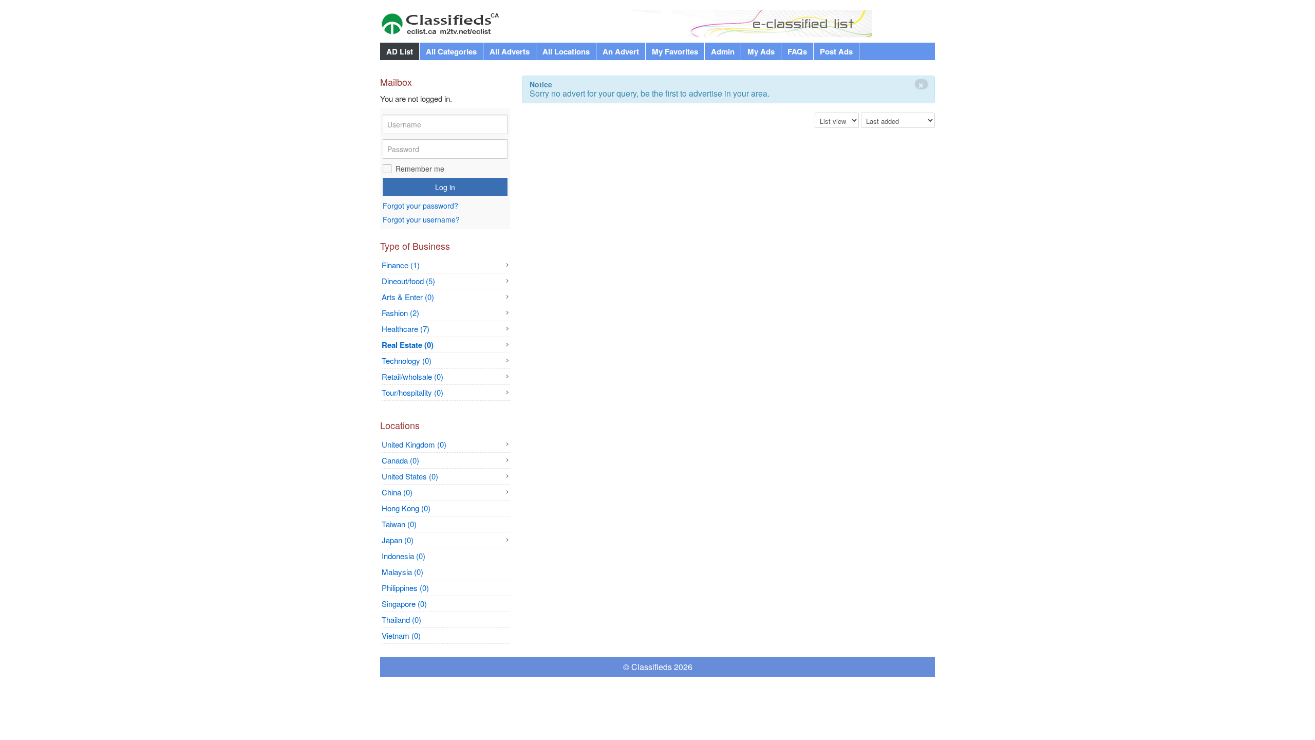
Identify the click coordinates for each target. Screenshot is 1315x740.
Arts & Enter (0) (408, 296)
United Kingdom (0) (414, 444)
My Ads (761, 51)
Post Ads (836, 51)
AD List (399, 51)
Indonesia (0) (403, 555)
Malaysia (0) (402, 571)
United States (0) (410, 476)
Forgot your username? (421, 219)
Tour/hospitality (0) (412, 392)
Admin (723, 51)
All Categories (451, 51)
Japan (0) (398, 539)
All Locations (566, 51)
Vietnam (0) (401, 635)
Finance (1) (401, 265)
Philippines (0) (405, 587)
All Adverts (510, 51)
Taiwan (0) (399, 524)
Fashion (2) (400, 312)
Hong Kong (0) (406, 508)
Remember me (420, 168)
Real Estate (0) (408, 344)
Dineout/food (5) (408, 280)
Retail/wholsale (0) (412, 376)
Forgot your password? (420, 206)
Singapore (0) (404, 603)
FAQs (797, 51)
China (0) (397, 492)
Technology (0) (406, 360)
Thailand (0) (401, 619)
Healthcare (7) (405, 328)
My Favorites (675, 51)
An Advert (621, 51)
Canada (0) (400, 460)
